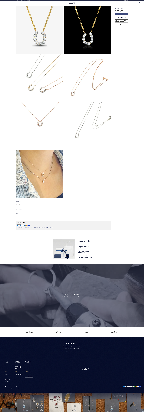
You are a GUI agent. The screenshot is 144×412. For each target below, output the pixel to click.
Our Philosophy (7, 361)
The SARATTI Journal (7, 378)
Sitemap (18, 388)
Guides (6, 371)
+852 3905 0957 (29, 372)
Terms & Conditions (7, 388)
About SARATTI (7, 358)
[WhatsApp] (16, 386)
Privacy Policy (11, 388)
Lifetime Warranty (27, 362)
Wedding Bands (17, 361)
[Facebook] (7, 386)
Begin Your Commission (28, 358)
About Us (6, 356)
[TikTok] (13, 386)
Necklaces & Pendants (18, 366)
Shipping (116, 11)
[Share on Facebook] (119, 24)
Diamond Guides (7, 373)
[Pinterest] (9, 386)
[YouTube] (11, 386)
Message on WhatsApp (29, 376)
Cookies (15, 388)
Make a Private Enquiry (122, 17)
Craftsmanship (6, 362)
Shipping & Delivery (17, 375)
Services (26, 356)
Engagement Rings (17, 358)
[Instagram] (5, 386)
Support (16, 371)
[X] (14, 386)
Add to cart (122, 14)
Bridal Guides (6, 374)
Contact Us (16, 373)
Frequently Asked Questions (18, 374)
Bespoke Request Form (28, 361)
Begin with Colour (7, 381)
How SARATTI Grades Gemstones (7, 380)
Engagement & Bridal (7, 375)
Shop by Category (17, 356)
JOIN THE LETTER (77, 351)
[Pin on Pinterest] (120, 24)
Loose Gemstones (17, 362)
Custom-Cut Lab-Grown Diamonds (18, 368)
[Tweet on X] (117, 24)
